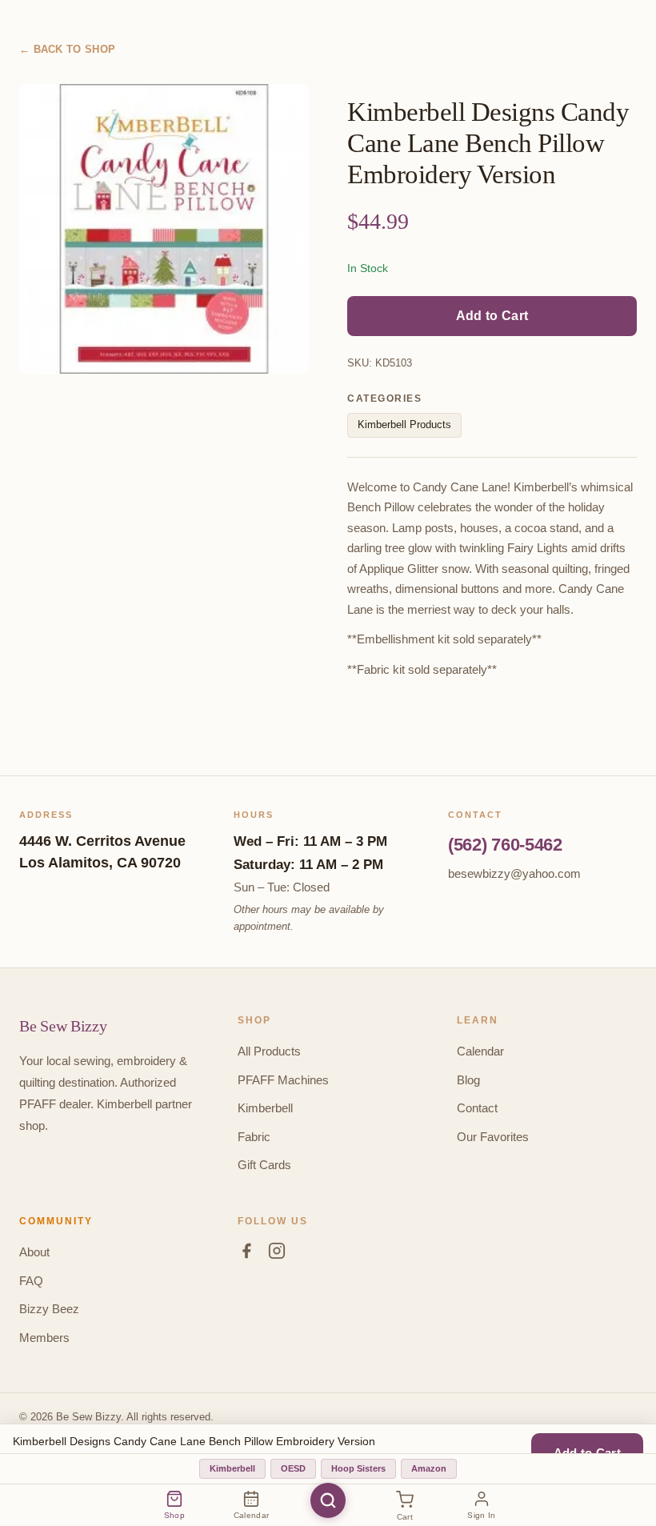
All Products (269, 1051)
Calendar (480, 1051)
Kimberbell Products (404, 425)
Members (44, 1337)
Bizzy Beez (49, 1309)
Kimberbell (265, 1108)
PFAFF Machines (283, 1080)
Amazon (428, 1468)
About (34, 1252)
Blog (468, 1080)
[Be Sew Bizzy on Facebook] (246, 1254)
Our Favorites (493, 1136)
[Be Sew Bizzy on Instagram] (277, 1254)
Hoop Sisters (358, 1468)
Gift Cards (264, 1165)
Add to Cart (492, 315)
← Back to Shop (67, 49)
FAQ (31, 1281)
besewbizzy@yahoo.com (514, 873)
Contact (477, 1108)
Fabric (254, 1136)
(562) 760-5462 (505, 845)
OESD (293, 1468)
